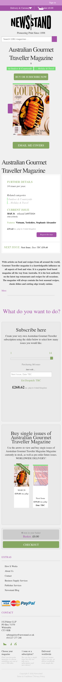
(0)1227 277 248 (13, 637)
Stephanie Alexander (46, 222)
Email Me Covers (31, 145)
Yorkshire (30, 222)
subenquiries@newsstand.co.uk (20, 634)
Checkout (31, 544)
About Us (9, 570)
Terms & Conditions (24, 676)
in (20, 68)
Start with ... (30, 369)
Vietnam (20, 222)
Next (10, 108)
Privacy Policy (39, 676)
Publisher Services (13, 585)
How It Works (11, 566)
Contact (8, 575)
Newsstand (38, 673)
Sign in (52, 2)
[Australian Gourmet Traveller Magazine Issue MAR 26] (31, 110)
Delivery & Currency (19, 7)
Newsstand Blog (12, 590)
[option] (31, 109)
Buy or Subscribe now (31, 76)
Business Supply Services (16, 580)
